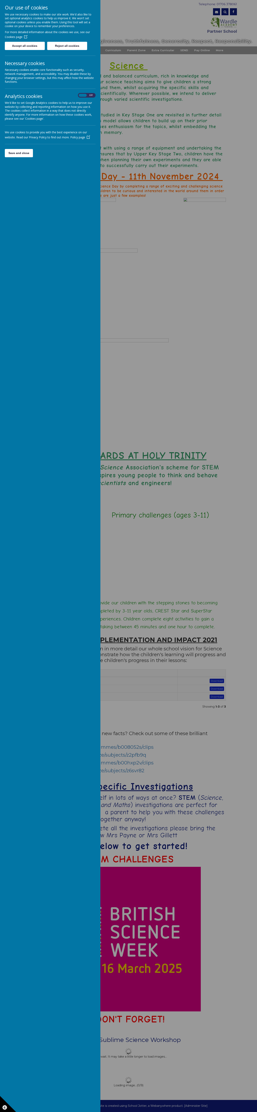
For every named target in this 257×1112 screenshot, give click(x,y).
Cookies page (13, 37)
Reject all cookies (67, 45)
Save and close (18, 153)
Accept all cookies (24, 45)
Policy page (77, 137)
